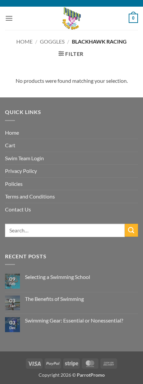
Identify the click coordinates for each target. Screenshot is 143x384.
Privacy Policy (21, 171)
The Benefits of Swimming (54, 299)
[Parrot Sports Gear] (71, 18)
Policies (14, 184)
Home (24, 41)
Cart (10, 145)
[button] (9, 18)
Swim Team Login (24, 158)
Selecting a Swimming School (57, 277)
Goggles (52, 41)
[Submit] (131, 230)
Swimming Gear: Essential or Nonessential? (74, 320)
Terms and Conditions (30, 196)
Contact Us (18, 209)
